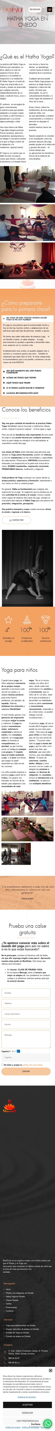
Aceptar (27, 1405)
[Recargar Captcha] (18, 1051)
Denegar (27, 1413)
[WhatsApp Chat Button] (47, 1423)
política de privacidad (32, 1065)
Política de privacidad (30, 1427)
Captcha (5, 1051)
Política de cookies (13, 1427)
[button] (50, 1370)
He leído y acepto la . (23, 1065)
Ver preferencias (27, 1421)
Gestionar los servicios (27, 1397)
